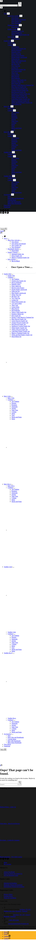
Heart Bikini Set (16, 336)
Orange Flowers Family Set (20, 322)
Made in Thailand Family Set (20, 257)
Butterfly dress (16, 284)
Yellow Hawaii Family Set (20, 329)
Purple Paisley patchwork (19, 289)
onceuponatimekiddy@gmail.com (18, 923)
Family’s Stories (12, 252)
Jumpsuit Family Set (18, 254)
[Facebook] (1, 213)
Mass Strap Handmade (14, 742)
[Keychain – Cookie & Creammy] (7, 838)
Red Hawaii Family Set (19, 324)
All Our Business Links (11, 875)
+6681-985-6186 (13, 920)
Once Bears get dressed (19, 243)
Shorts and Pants (17, 417)
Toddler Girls (8, 567)
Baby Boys (7, 484)
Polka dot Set (16, 291)
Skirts (13, 419)
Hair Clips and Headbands (16, 737)
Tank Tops (15, 410)
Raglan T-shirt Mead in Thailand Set (23, 317)
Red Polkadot (16, 310)
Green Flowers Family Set (19, 321)
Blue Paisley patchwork (19, 293)
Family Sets (7, 274)
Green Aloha (15, 307)
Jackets (14, 408)
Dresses (14, 403)
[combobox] (9, 784)
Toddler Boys (8, 653)
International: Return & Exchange (14, 886)
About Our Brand (9, 872)
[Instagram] (3, 213)
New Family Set (16, 245)
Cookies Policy (8, 896)
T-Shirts (14, 412)
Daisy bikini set (16, 286)
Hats (9, 735)
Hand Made (15, 250)
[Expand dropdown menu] (21, 240)
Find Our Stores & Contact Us (13, 873)
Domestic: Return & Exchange (13, 885)
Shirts (13, 413)
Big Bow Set (15, 296)
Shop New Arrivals (13, 240)
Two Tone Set (16, 298)
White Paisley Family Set (19, 328)
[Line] (6, 213)
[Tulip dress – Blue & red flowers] (7, 822)
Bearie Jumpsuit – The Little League (11, 857)
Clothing (10, 277)
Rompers (14, 405)
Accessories (7, 734)
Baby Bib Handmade (14, 741)
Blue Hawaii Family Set (19, 319)
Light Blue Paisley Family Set (21, 331)
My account (7, 864)
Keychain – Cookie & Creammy (10, 840)
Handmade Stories (13, 249)
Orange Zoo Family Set (19, 281)
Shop (5, 862)
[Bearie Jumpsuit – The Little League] (7, 855)
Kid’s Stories (11, 259)
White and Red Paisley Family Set (22, 335)
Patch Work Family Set (19, 302)
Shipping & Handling (10, 883)
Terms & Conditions (10, 898)
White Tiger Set (16, 295)
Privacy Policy (8, 894)
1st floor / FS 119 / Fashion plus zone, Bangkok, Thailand (17, 910)
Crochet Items (12, 739)
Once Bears (15, 242)
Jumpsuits (14, 406)
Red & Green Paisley (18, 288)
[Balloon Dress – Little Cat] (7, 805)
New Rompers (16, 247)
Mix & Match (16, 261)
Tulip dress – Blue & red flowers (10, 823)
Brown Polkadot (17, 282)
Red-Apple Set (16, 316)
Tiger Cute (15, 305)
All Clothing (15, 279)
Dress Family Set (17, 256)
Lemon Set (15, 300)
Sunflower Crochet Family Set (21, 326)
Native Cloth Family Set (19, 312)
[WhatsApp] (8, 213)
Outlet (7, 746)
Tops (13, 415)
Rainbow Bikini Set (18, 314)
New (5, 238)
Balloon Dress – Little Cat (8, 807)
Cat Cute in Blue (17, 303)
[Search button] (20, 783)
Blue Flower (15, 309)
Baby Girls (7, 396)
